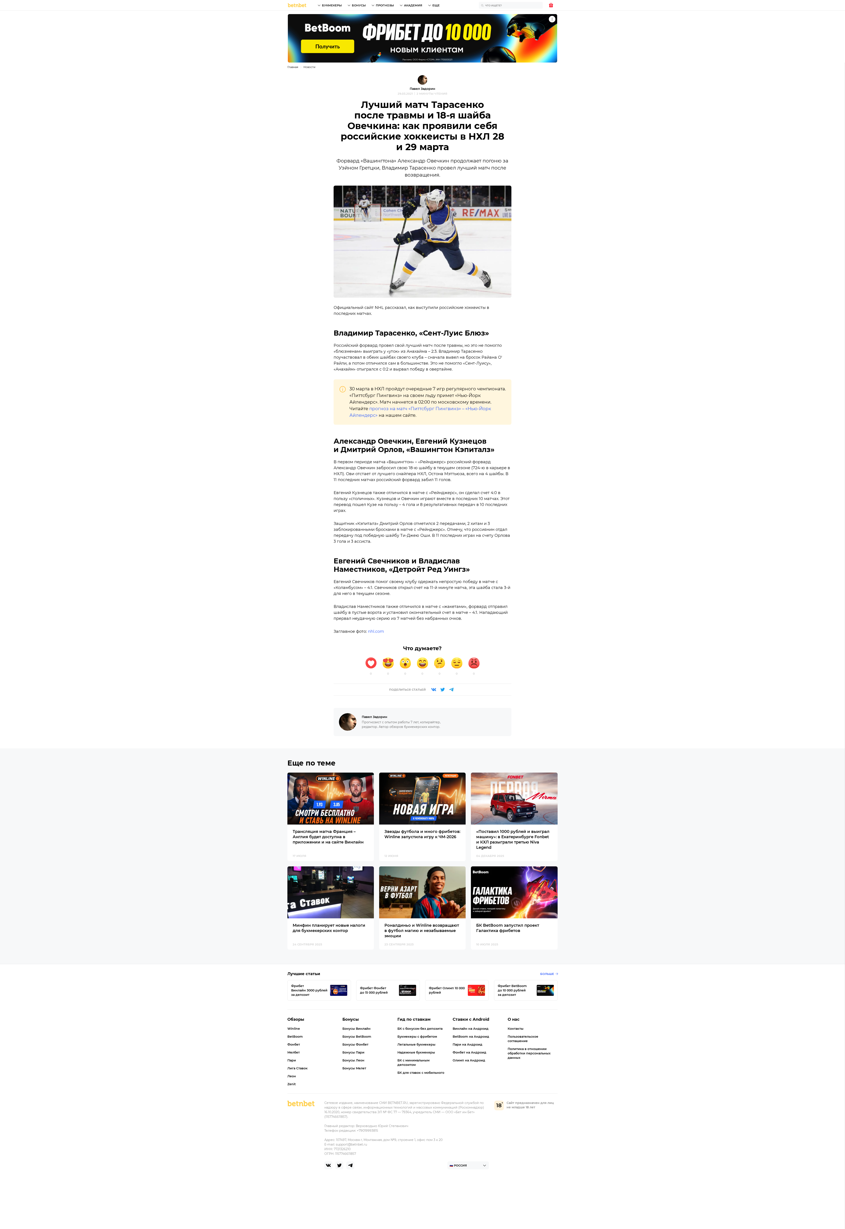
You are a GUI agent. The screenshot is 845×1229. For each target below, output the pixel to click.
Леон (291, 1076)
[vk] (328, 1165)
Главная (292, 67)
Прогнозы (385, 5)
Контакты (516, 1029)
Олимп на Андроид (469, 1060)
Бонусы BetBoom (356, 1037)
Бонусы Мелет (354, 1068)
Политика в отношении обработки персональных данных (529, 1053)
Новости (309, 67)
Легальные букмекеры (416, 1044)
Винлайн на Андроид (471, 1029)
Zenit (291, 1084)
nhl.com (376, 631)
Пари (291, 1060)
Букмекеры (332, 5)
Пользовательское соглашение (523, 1039)
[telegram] (350, 1165)
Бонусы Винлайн (356, 1029)
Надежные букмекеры (416, 1052)
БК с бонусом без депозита (420, 1029)
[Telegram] (451, 689)
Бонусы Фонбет (355, 1044)
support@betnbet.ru (351, 1144)
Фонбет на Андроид (469, 1052)
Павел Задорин (422, 89)
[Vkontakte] (433, 689)
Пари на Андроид (467, 1044)
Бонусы (359, 5)
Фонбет (293, 1044)
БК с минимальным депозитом (413, 1062)
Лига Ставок (297, 1068)
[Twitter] (442, 689)
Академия (413, 5)
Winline (293, 1029)
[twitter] (339, 1165)
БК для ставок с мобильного (420, 1073)
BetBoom (295, 1037)
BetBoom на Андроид (471, 1037)
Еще (436, 5)
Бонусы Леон (353, 1060)
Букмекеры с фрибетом (417, 1037)
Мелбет (293, 1052)
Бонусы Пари (353, 1052)
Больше (547, 974)
